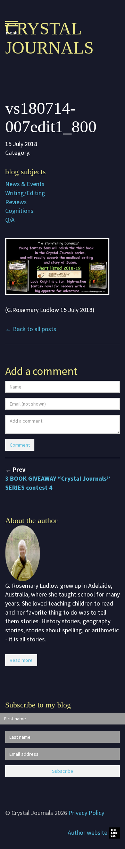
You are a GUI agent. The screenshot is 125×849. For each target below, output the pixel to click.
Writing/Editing (25, 193)
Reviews (16, 202)
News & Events (24, 184)
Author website (88, 832)
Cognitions (19, 211)
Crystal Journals (49, 38)
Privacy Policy (86, 813)
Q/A (10, 220)
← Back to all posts (30, 329)
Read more (21, 660)
